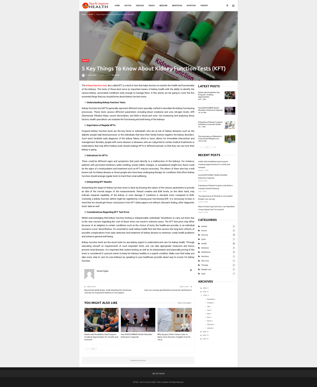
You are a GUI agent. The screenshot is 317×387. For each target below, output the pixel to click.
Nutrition (191, 6)
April (209, 317)
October (210, 303)
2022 (204, 335)
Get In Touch (158, 374)
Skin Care (205, 261)
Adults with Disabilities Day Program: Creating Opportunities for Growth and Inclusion (214, 164)
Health (152, 6)
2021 (204, 339)
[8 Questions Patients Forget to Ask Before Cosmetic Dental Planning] (230, 125)
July (208, 306)
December (210, 299)
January (210, 328)
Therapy (204, 6)
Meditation (177, 6)
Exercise (140, 6)
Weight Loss (206, 269)
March (209, 321)
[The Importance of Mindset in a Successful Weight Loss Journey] (230, 139)
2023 (204, 331)
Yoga (203, 274)
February (210, 324)
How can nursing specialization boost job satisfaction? (168, 290)
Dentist (204, 226)
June (208, 310)
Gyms (203, 239)
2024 (205, 295)
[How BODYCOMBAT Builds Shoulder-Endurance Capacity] (138, 320)
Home (117, 6)
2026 (204, 288)
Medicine (163, 6)
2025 (204, 291)
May (208, 313)
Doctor (127, 6)
